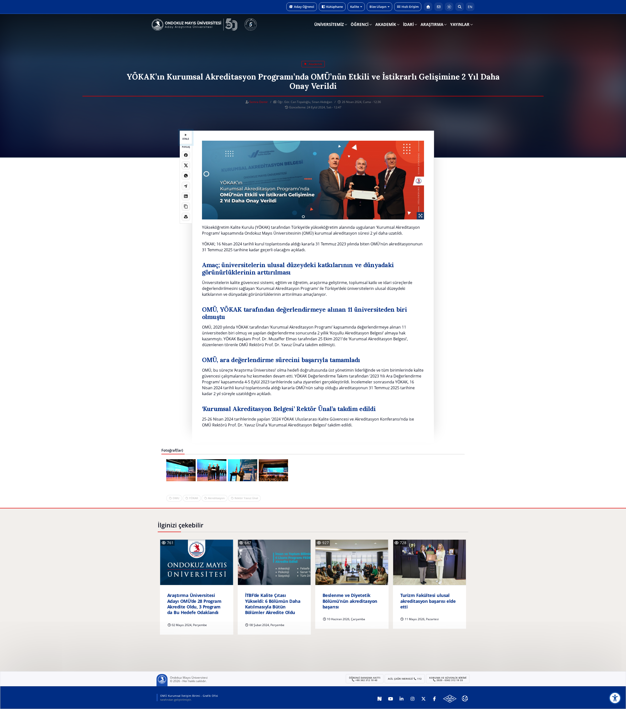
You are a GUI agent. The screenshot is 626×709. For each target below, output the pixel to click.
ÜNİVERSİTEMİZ (329, 24)
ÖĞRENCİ (360, 24)
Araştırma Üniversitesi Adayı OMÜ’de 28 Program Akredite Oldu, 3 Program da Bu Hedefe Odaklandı (194, 604)
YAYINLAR (460, 24)
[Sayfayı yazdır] (186, 217)
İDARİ (408, 24)
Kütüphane (334, 6)
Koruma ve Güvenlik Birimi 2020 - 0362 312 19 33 (447, 679)
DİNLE (185, 138)
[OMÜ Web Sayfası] (194, 25)
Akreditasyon (216, 498)
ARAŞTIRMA (432, 24)
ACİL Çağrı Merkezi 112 (405, 678)
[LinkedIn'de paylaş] (186, 196)
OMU (176, 498)
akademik (315, 64)
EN (470, 6)
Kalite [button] (354, 6)
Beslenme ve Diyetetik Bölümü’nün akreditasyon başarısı (350, 601)
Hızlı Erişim (410, 6)
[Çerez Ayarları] (465, 698)
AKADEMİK (385, 24)
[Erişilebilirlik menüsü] (615, 698)
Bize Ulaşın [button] (377, 6)
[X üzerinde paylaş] (186, 165)
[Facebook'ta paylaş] (186, 155)
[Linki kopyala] (186, 206)
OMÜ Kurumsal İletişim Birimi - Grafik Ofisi (189, 696)
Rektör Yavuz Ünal (246, 498)
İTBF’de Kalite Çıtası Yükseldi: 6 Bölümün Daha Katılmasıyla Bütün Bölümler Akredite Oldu (273, 604)
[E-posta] (438, 6)
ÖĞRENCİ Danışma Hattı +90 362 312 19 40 (364, 679)
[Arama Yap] (459, 6)
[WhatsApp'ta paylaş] (186, 176)
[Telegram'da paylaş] (186, 186)
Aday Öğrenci (304, 6)
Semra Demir (258, 102)
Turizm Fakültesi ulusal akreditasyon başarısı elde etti (428, 601)
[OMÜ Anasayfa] (428, 6)
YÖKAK (193, 498)
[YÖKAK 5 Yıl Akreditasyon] (251, 24)
